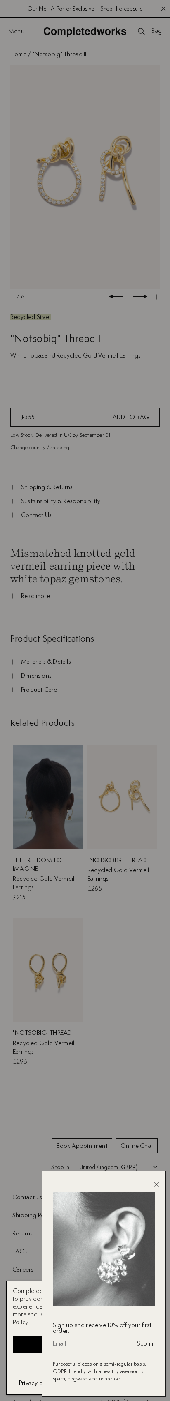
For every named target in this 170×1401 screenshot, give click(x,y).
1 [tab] (13, 296)
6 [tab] (22, 296)
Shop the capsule (121, 8)
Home (18, 54)
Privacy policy (37, 1383)
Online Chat (136, 1145)
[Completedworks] (85, 32)
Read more (35, 596)
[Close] (156, 1184)
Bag (156, 31)
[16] (85, 177)
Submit (146, 1343)
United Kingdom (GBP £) (108, 1167)
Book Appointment (82, 1145)
